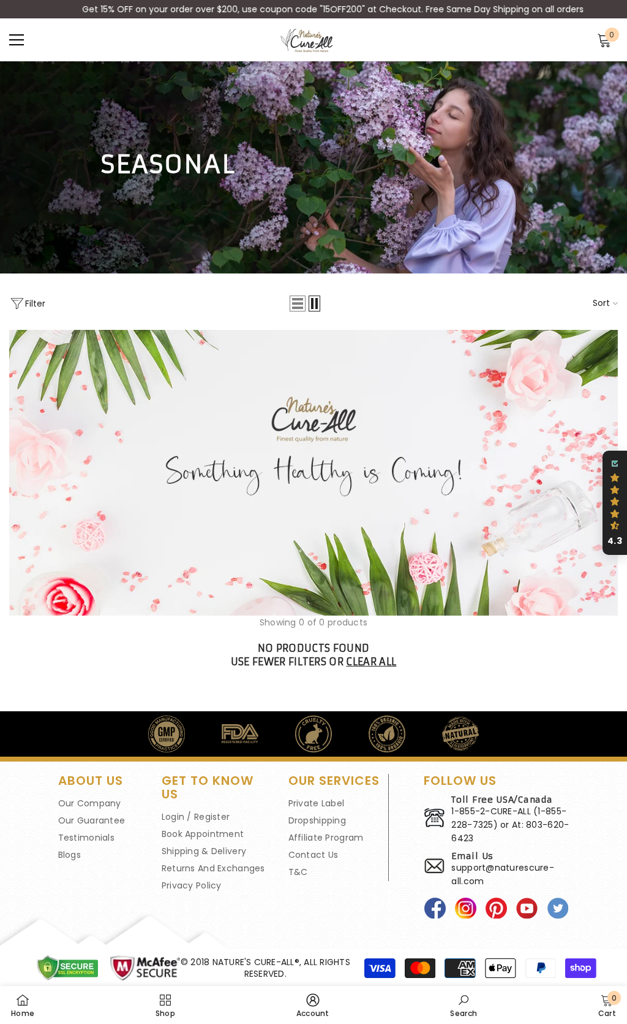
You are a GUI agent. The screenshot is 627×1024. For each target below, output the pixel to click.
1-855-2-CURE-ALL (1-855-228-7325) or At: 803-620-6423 (510, 824)
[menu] (16, 39)
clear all (371, 661)
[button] (298, 303)
